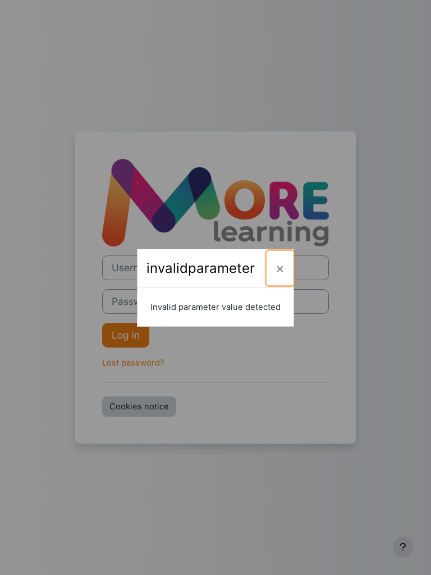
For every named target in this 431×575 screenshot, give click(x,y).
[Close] (280, 268)
